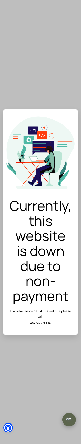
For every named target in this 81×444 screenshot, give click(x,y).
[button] (8, 428)
